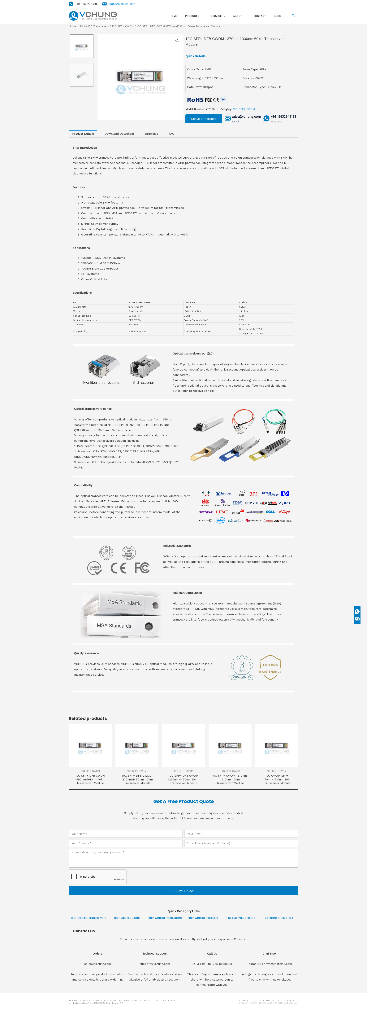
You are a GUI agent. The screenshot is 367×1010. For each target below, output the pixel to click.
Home (72, 26)
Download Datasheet (119, 133)
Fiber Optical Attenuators (164, 918)
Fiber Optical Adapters (202, 918)
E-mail (235, 121)
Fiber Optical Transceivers (87, 918)
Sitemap (293, 1003)
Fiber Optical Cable (126, 918)
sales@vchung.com (122, 4)
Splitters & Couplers (279, 918)
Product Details (83, 133)
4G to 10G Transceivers (94, 26)
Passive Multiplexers (240, 918)
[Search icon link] (293, 16)
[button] (203, 118)
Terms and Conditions (273, 1003)
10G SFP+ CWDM (123, 26)
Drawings (151, 133)
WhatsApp (277, 121)
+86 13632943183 (283, 116)
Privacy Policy (248, 1003)
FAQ (171, 133)
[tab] (83, 134)
